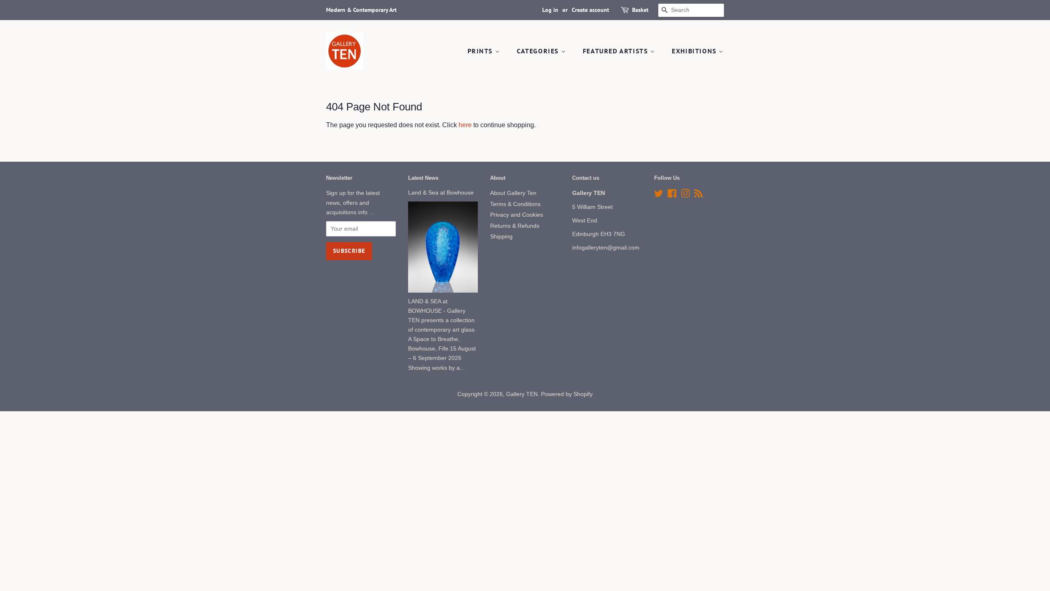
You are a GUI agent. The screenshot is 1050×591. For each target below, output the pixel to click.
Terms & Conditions (515, 204)
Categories (539, 51)
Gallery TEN (522, 394)
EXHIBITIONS (695, 51)
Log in (550, 10)
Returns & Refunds (514, 226)
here (465, 124)
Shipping (501, 237)
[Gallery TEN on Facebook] (672, 195)
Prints (481, 51)
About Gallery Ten (513, 193)
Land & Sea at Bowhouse (441, 193)
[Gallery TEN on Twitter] (658, 195)
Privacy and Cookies (516, 215)
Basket (640, 10)
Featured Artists (616, 51)
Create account (590, 10)
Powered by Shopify (567, 394)
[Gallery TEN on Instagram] (685, 195)
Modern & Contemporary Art (361, 10)
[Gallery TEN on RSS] (698, 195)
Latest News (423, 178)
